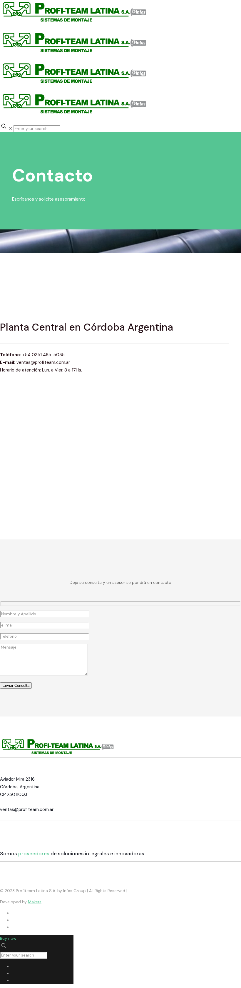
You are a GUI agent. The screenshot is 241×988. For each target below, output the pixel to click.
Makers (34, 901)
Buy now (8, 938)
